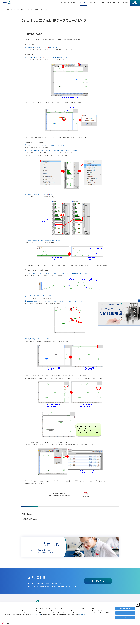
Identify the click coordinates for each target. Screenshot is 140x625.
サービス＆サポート (73, 2)
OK (125, 617)
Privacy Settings (125, 608)
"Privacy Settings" (36, 614)
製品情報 (63, 2)
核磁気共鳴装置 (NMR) (30, 519)
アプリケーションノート (20, 9)
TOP (3, 9)
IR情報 (109, 2)
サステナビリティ (117, 2)
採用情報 (125, 2)
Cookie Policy (81, 614)
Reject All (125, 613)
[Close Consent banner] (138, 604)
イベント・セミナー (94, 2)
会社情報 (102, 2)
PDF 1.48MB (86, 496)
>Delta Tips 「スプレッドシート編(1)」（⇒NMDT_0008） (65, 481)
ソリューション (83, 2)
